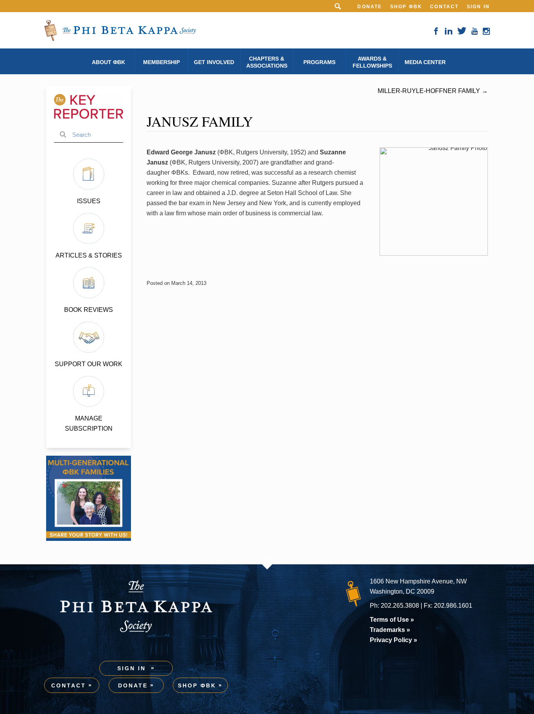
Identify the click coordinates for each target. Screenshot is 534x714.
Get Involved (214, 62)
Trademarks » (390, 629)
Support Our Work (88, 364)
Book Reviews (88, 309)
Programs (319, 62)
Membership (161, 62)
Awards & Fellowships (372, 62)
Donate (369, 6)
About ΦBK (108, 62)
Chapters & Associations (266, 62)
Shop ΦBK (406, 6)
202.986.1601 (453, 605)
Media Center (425, 62)
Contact (444, 6)
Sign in (478, 6)
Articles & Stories (89, 255)
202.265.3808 (400, 605)
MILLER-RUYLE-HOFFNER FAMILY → (433, 91)
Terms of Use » (392, 619)
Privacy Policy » (393, 640)
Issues (88, 201)
